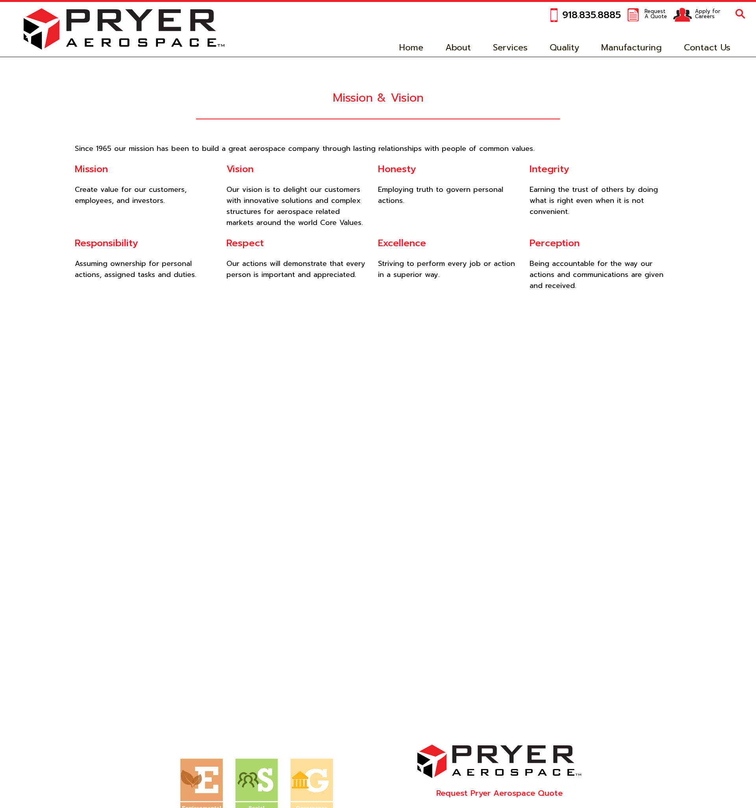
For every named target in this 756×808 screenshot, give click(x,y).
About (458, 47)
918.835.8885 (591, 15)
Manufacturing (631, 47)
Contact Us (707, 47)
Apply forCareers (707, 13)
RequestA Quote (656, 13)
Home (411, 47)
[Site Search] (740, 14)
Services (510, 47)
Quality (564, 47)
